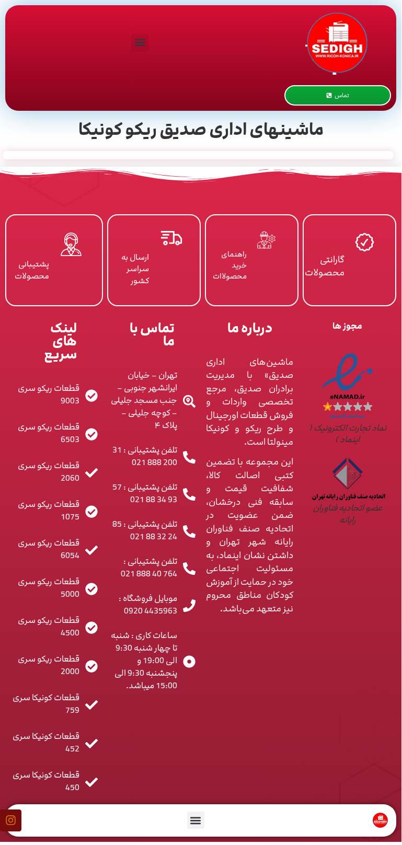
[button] (139, 42)
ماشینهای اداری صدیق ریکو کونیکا (201, 129)
